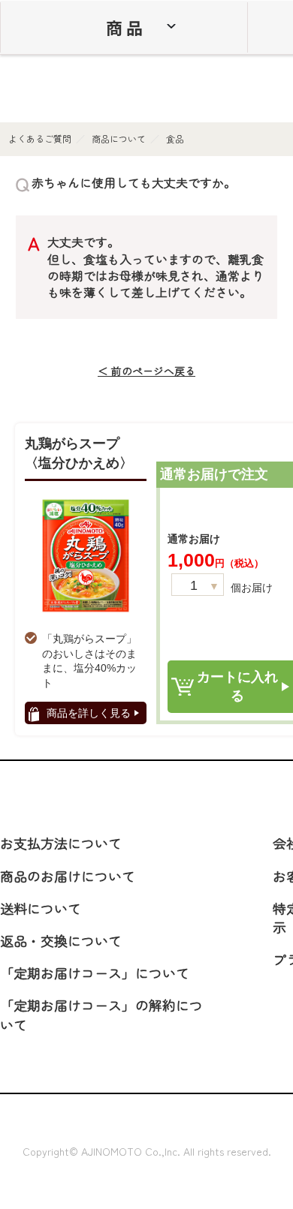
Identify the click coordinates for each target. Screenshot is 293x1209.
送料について (40, 908)
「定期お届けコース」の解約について (101, 1014)
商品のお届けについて (67, 876)
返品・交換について (61, 940)
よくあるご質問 (39, 138)
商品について (119, 138)
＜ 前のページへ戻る (146, 371)
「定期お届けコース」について (94, 972)
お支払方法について (61, 843)
